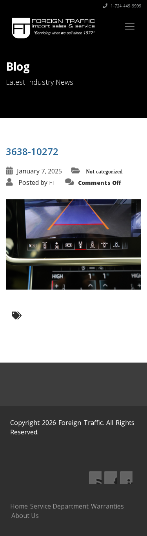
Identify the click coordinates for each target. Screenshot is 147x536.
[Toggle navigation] (130, 26)
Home (19, 506)
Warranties (107, 506)
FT (52, 182)
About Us (25, 515)
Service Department (59, 506)
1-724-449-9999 (125, 6)
